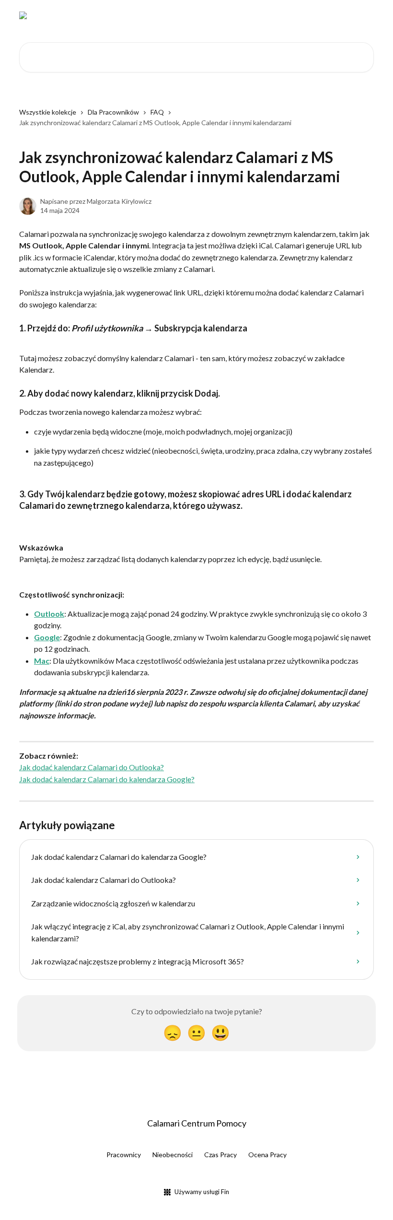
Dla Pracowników (113, 112)
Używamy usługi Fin (201, 1192)
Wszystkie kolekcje (47, 112)
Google (47, 637)
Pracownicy (123, 1154)
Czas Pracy (220, 1154)
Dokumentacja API (294, 15)
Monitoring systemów (217, 15)
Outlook (49, 613)
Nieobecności (172, 1154)
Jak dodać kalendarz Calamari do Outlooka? (91, 767)
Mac (41, 660)
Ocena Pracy (267, 1154)
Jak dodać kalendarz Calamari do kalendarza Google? (107, 779)
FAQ (157, 112)
